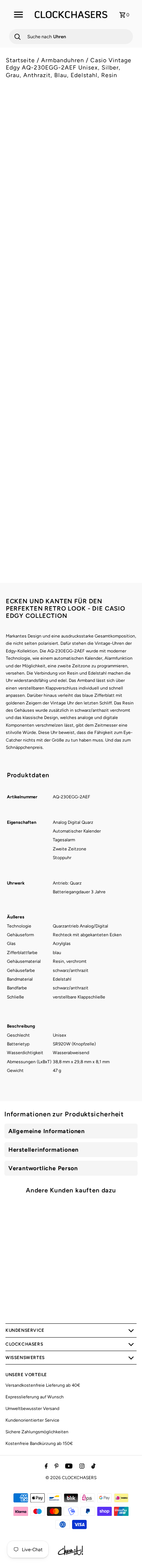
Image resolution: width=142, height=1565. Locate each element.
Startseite (20, 60)
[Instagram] (81, 1466)
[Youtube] (67, 1466)
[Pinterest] (56, 1466)
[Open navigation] (18, 14)
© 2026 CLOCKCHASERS (71, 1477)
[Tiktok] (92, 1466)
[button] (71, 442)
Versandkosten (68, 363)
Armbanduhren (62, 60)
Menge (13, 393)
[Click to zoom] (125, 118)
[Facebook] (45, 1466)
